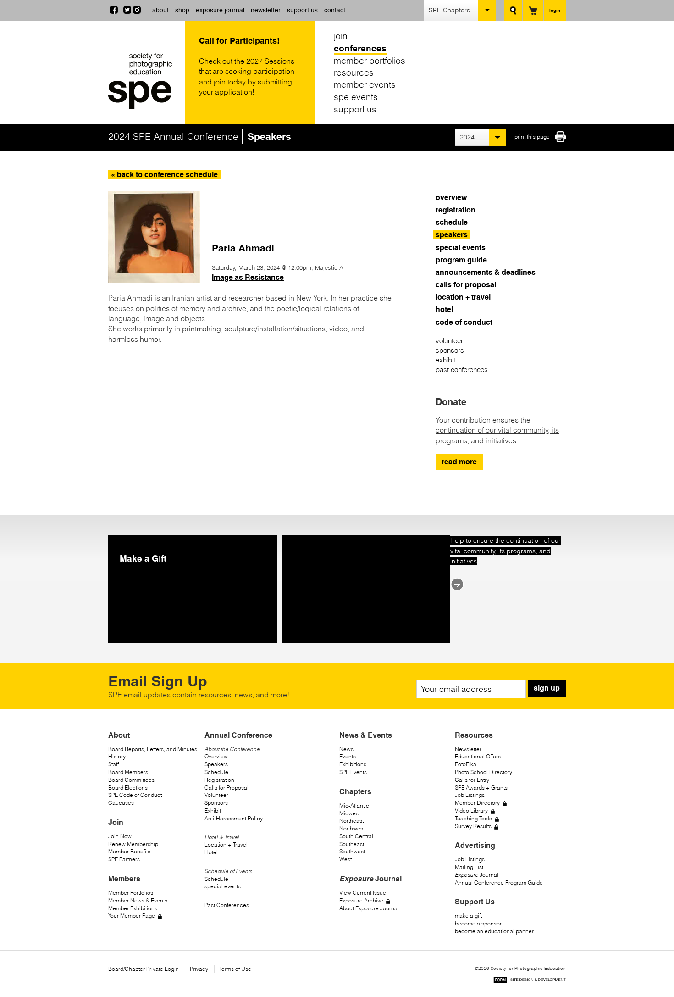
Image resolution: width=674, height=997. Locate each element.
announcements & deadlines (486, 272)
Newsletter (468, 749)
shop (182, 10)
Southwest (352, 851)
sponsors (450, 350)
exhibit (445, 360)
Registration (219, 779)
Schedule (216, 772)
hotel (444, 309)
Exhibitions (352, 764)
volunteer (449, 340)
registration (455, 210)
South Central (356, 836)
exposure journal (220, 10)
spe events (356, 96)
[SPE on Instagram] (137, 11)
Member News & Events (137, 900)
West (345, 859)
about (160, 10)
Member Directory (477, 802)
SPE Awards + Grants (481, 787)
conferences (360, 48)
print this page (532, 136)
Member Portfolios (130, 892)
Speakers (216, 764)
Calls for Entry (472, 779)
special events (461, 247)
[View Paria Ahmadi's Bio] (154, 280)
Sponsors (216, 802)
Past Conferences (226, 905)
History (117, 756)
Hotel (211, 852)
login (554, 10)
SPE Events (353, 772)
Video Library (471, 810)
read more (459, 461)
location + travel (463, 297)
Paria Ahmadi (243, 248)
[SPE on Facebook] (114, 11)
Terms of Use (235, 968)
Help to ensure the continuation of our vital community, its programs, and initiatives (505, 550)
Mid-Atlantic (354, 805)
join (341, 35)
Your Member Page (131, 915)
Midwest (349, 813)
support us (302, 10)
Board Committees (131, 779)
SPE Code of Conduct (135, 794)
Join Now (120, 836)
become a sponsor (478, 923)
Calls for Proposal (226, 787)
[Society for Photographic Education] (144, 81)
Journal (476, 874)
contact (334, 10)
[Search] (513, 10)
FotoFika (465, 764)
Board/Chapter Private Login (143, 968)
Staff (113, 764)
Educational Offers (478, 756)
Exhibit (212, 810)
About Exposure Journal (369, 908)
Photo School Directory (483, 772)
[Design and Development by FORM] (529, 981)
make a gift (468, 915)
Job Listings (470, 794)
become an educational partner (494, 931)
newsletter (266, 10)
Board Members (128, 772)
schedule (452, 222)
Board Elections (128, 787)
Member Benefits (129, 851)
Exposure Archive (361, 900)
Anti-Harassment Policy (233, 818)
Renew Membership (133, 844)
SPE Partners (124, 859)
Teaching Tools (473, 818)
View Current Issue (362, 892)
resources (354, 72)
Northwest (352, 828)
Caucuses (121, 802)
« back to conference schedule (164, 174)
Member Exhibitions (132, 908)
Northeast (351, 820)
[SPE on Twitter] (127, 11)
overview (451, 197)
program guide (461, 260)
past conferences (462, 369)
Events (347, 756)
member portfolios (369, 60)
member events (365, 84)
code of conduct (464, 322)
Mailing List (469, 866)
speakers (452, 234)
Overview (216, 756)
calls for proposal (466, 284)
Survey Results (473, 826)
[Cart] (533, 10)
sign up (547, 688)
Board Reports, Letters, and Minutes (152, 749)
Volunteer (216, 794)
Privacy (199, 968)
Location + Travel (226, 844)
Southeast (351, 844)
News (346, 749)
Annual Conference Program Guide (499, 882)
